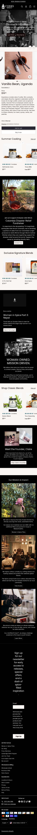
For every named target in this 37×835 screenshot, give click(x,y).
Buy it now (18, 132)
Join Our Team (6, 756)
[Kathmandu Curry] (12, 157)
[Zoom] (29, 77)
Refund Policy (6, 790)
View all (33, 139)
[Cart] (30, 6)
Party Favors (5, 773)
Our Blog (4, 748)
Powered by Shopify (8, 831)
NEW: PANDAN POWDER (18, 1)
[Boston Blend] (12, 406)
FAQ (3, 792)
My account (5, 761)
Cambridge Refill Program (9, 753)
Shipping (4, 124)
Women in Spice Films (8, 746)
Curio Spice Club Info (8, 758)
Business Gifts (6, 770)
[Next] (33, 47)
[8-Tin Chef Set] (12, 271)
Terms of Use (6, 787)
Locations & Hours (7, 780)
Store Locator (5, 782)
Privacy (4, 785)
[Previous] (30, 47)
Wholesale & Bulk (7, 768)
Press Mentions (6, 751)
